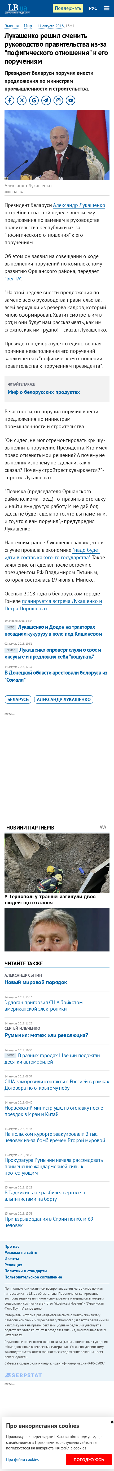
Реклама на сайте (21, 1252)
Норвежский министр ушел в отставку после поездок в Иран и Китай (54, 1111)
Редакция (13, 1264)
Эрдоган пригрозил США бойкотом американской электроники (43, 1005)
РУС (93, 8)
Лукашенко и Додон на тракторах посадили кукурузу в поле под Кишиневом (53, 630)
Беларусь (18, 699)
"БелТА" (13, 278)
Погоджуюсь (89, 1459)
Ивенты (12, 1258)
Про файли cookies (22, 1459)
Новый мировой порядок (36, 982)
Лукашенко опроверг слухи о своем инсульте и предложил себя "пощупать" (53, 653)
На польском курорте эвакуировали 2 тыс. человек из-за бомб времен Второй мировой (55, 1137)
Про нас (12, 1246)
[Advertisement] (57, 761)
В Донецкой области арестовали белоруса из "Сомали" (56, 676)
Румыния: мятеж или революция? (46, 1035)
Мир (28, 25)
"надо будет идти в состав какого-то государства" (52, 553)
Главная (12, 25)
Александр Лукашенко (79, 205)
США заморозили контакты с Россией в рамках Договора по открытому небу (57, 1084)
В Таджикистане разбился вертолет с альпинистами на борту (45, 1195)
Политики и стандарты (26, 1270)
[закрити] (112, 1422)
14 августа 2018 (50, 25)
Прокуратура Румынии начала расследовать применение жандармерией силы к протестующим (53, 1166)
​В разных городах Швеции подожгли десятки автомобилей (52, 1058)
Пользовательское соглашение (33, 1277)
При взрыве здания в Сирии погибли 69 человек (49, 1222)
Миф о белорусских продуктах (44, 392)
